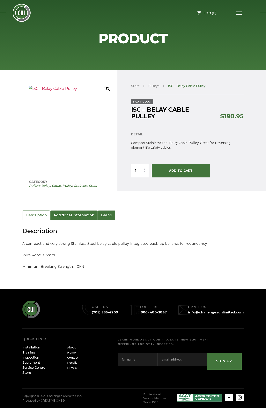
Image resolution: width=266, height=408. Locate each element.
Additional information (74, 215)
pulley (67, 186)
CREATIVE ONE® (53, 400)
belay (45, 186)
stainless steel (85, 186)
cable (56, 186)
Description (36, 215)
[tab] (36, 215)
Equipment (31, 362)
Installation (31, 347)
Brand (106, 215)
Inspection (30, 357)
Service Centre (33, 367)
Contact (72, 357)
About (71, 347)
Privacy (72, 367)
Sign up (224, 361)
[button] (107, 88)
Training (28, 352)
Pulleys (34, 186)
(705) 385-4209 (105, 312)
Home (71, 352)
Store (135, 86)
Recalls (72, 362)
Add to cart (181, 171)
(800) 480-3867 (153, 312)
